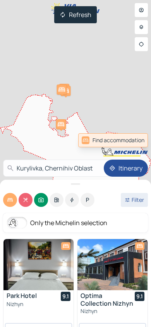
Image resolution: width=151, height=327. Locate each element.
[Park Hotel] (38, 264)
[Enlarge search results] (75, 184)
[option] (10, 200)
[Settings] (141, 27)
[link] (113, 140)
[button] (61, 124)
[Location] (141, 44)
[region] (38, 264)
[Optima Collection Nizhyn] (112, 264)
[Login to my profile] (141, 10)
